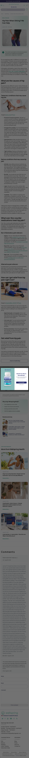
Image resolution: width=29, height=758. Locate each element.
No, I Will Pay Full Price (21, 384)
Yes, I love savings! (21, 382)
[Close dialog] (27, 368)
